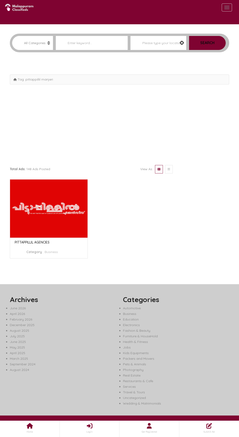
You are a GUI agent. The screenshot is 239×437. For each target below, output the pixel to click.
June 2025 (18, 342)
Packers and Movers (138, 358)
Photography (133, 370)
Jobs (127, 347)
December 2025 (22, 325)
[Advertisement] (119, 124)
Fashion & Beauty (136, 330)
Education (131, 319)
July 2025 (17, 336)
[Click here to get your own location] (181, 43)
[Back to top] (224, 408)
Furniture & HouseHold (140, 336)
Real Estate (132, 375)
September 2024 (22, 364)
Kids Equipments (136, 353)
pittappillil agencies (32, 242)
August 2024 (19, 370)
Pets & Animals (134, 364)
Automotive (132, 308)
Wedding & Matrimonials (142, 403)
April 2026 (17, 314)
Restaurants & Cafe (138, 381)
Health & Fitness (135, 342)
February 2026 (21, 319)
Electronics (131, 325)
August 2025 (19, 330)
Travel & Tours (134, 392)
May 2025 (17, 347)
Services (129, 386)
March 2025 (19, 358)
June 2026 (18, 308)
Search (207, 42)
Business (51, 252)
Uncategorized (134, 398)
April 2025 (17, 353)
